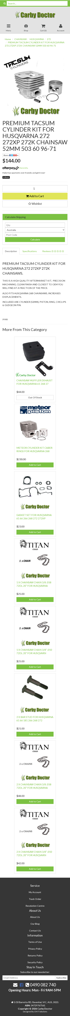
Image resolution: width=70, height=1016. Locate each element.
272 (49, 39)
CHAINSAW (20, 39)
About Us (35, 917)
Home (8, 39)
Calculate (35, 239)
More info (23, 168)
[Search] (4, 3)
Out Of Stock (35, 397)
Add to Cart (36, 196)
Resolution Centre (35, 905)
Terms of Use (35, 942)
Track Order (35, 899)
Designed (27, 1011)
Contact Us (35, 930)
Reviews (46, 251)
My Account (35, 892)
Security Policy (35, 962)
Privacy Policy (35, 948)
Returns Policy (35, 955)
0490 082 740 (42, 984)
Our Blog (35, 923)
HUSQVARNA (37, 39)
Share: (6, 155)
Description (11, 251)
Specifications (29, 251)
